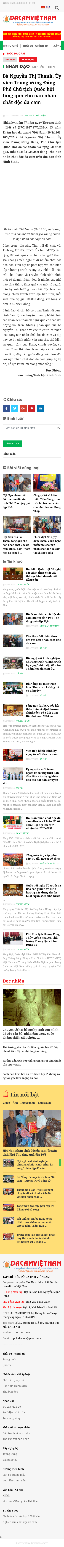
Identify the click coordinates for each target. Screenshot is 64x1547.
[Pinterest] (31, 408)
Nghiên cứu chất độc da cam (20, 1522)
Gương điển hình (13, 1469)
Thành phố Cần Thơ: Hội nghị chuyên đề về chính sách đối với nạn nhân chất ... (35, 1193)
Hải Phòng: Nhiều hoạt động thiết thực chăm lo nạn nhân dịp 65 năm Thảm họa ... (34, 1222)
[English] (47, 7)
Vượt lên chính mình (15, 1480)
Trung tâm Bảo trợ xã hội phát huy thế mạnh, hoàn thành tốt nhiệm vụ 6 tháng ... (36, 1238)
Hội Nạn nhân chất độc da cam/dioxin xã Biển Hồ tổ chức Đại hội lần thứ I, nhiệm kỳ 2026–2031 (43, 823)
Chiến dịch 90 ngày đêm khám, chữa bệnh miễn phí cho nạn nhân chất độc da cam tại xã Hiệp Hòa (47, 544)
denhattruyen (7, 1344)
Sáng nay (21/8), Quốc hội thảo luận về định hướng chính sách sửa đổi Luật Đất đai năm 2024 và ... (42, 711)
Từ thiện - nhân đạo (14, 1412)
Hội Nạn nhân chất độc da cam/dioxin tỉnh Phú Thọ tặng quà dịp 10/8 (43, 617)
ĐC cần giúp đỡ (12, 1406)
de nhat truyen (17, 1344)
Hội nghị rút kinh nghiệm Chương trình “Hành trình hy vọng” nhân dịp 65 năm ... (35, 1164)
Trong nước (23, 584)
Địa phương (22, 833)
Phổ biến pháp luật (50, 863)
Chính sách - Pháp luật (16, 1374)
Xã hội (43, 648)
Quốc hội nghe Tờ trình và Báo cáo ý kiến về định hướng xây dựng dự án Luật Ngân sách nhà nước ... (32, 892)
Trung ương (10, 1454)
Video (6, 1102)
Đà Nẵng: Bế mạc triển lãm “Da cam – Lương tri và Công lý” (42, 687)
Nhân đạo (18, 66)
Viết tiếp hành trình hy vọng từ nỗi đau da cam (42, 752)
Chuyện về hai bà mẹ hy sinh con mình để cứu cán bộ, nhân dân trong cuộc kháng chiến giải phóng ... (30, 1034)
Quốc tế (7, 1365)
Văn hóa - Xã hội (13, 1489)
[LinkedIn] (40, 408)
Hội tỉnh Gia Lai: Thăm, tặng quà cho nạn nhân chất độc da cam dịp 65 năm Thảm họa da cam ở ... (16, 544)
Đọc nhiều (13, 981)
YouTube (29, 59)
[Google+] (23, 408)
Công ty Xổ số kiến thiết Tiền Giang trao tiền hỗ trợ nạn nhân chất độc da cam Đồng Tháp (47, 503)
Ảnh (15, 1102)
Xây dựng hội (11, 1448)
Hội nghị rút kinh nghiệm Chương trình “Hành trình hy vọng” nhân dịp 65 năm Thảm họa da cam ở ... (43, 663)
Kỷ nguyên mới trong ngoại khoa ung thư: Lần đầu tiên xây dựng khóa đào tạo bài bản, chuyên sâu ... (31, 776)
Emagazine (44, 1102)
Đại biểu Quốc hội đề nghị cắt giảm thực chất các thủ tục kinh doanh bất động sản (43, 574)
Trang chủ (10, 45)
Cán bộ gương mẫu (14, 1474)
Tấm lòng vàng (11, 1418)
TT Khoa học (10, 1510)
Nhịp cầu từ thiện (43, 66)
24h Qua (10, 59)
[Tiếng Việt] (43, 7)
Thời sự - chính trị (14, 1353)
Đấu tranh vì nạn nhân (16, 1433)
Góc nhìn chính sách (15, 1386)
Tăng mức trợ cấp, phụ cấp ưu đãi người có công (43, 856)
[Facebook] (6, 408)
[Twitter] (14, 408)
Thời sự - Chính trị (36, 45)
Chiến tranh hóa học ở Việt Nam (22, 1516)
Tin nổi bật (24, 1094)
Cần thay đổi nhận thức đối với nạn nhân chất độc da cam (43, 639)
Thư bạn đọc (10, 1391)
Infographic (27, 1102)
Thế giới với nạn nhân (16, 1427)
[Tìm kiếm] (56, 8)
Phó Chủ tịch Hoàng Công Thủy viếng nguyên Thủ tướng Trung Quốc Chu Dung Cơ (43, 939)
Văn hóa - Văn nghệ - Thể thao (20, 1501)
